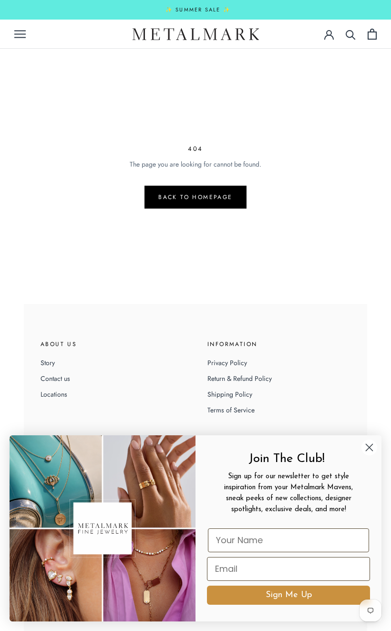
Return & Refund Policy (239, 378)
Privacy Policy (227, 363)
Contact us (55, 378)
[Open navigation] (20, 34)
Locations (54, 394)
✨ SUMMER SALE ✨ (198, 9)
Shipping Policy (229, 394)
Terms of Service (231, 410)
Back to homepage (195, 197)
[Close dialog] (369, 447)
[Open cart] (372, 34)
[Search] (351, 34)
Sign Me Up (289, 595)
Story (48, 363)
